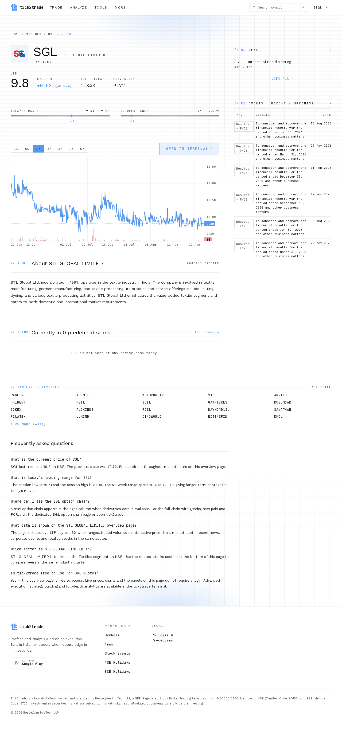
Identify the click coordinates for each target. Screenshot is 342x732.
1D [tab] (16, 149)
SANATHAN (282, 409)
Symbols (112, 635)
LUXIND (82, 416)
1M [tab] (38, 149)
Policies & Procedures (162, 638)
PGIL (80, 402)
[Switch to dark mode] (304, 7)
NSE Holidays (117, 662)
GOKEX (16, 409)
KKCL (278, 416)
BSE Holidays (117, 671)
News (109, 644)
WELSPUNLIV (153, 395)
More (120, 7)
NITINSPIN (217, 416)
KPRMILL (83, 395)
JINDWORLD (152, 416)
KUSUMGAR (282, 402)
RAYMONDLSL (219, 409)
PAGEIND (18, 395)
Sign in (320, 7)
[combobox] (276, 7)
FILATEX (18, 416)
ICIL (146, 402)
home (15, 34)
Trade (56, 7)
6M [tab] (60, 149)
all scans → (207, 332)
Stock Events (117, 653)
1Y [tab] (71, 149)
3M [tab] (49, 149)
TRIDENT (18, 402)
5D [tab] (27, 149)
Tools (101, 7)
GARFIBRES (217, 402)
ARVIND (280, 395)
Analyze (78, 7)
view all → (283, 79)
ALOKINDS (85, 409)
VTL (211, 395)
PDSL (146, 409)
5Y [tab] (82, 149)
